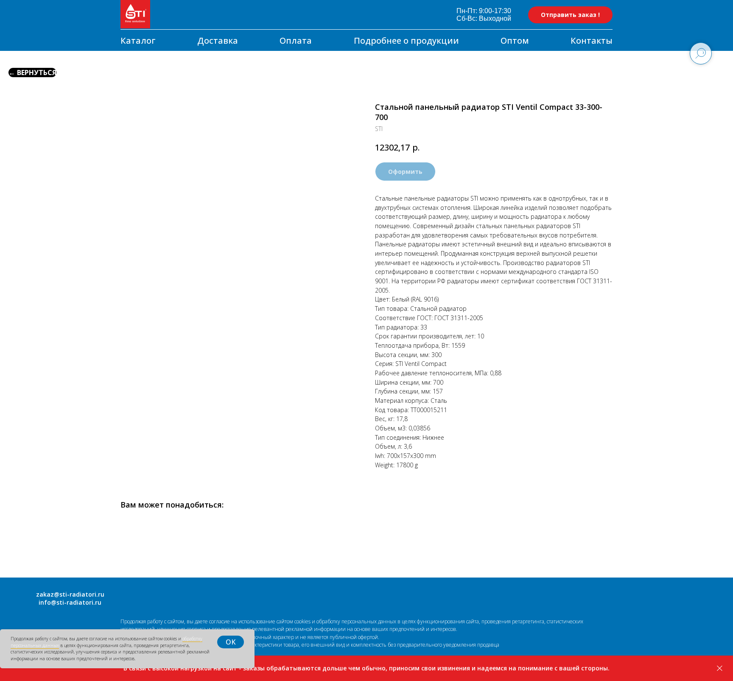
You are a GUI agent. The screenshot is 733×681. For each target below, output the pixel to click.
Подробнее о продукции (406, 40)
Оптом (515, 40)
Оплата (296, 40)
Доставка (217, 40)
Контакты (592, 40)
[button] (570, 14)
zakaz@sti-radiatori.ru (70, 594)
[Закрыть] (720, 668)
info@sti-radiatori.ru (70, 602)
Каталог (138, 40)
